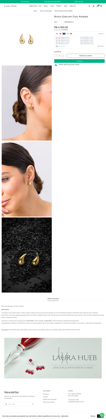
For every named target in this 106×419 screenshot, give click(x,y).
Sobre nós (73, 6)
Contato (45, 396)
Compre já (79, 61)
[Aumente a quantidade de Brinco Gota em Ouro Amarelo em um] (63, 56)
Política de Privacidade (49, 399)
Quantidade (57, 51)
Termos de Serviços (48, 402)
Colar (52, 6)
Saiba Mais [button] (64, 416)
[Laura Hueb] (10, 6)
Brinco (46, 6)
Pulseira (58, 6)
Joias (65, 6)
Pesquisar (46, 394)
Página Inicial (33, 6)
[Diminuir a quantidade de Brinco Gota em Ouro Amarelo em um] (56, 56)
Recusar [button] (93, 416)
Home (35, 11)
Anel (40, 6)
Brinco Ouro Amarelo (46, 11)
